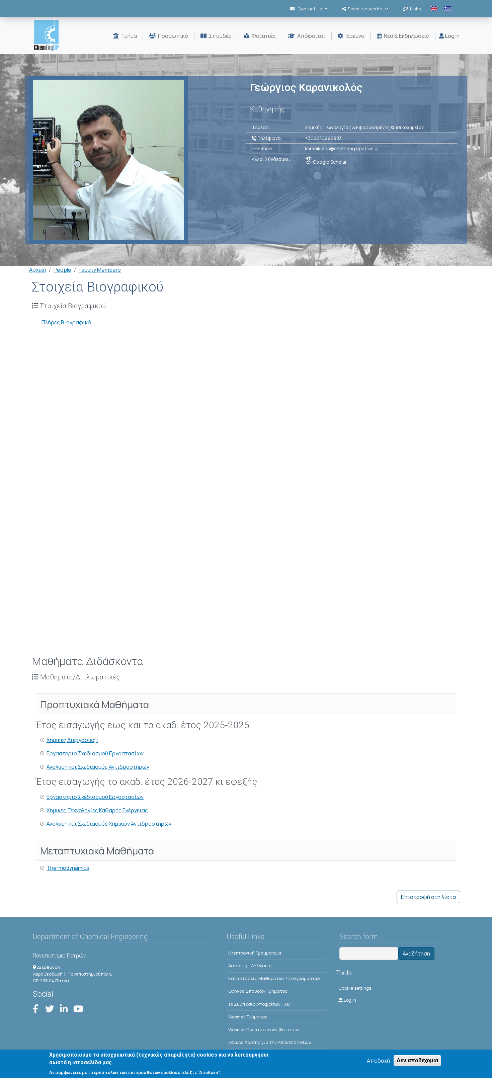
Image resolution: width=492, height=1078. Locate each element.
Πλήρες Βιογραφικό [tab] (66, 322)
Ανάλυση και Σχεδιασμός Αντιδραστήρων (98, 766)
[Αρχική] (49, 35)
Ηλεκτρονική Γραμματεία (254, 953)
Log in (452, 35)
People (62, 269)
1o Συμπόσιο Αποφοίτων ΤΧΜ (259, 1004)
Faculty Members (100, 269)
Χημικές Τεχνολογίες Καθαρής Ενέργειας (97, 810)
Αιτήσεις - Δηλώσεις (250, 966)
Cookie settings (354, 988)
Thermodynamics (68, 868)
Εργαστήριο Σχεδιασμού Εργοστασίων (95, 753)
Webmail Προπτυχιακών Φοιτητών (263, 1029)
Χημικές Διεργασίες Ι (72, 740)
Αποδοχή (378, 1060)
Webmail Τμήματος (247, 1017)
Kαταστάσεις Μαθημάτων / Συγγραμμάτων (274, 978)
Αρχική (37, 269)
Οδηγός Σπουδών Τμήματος (258, 991)
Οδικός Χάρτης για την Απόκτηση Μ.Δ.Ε (269, 1042)
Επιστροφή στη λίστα (428, 897)
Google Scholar (329, 162)
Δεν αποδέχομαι (417, 1060)
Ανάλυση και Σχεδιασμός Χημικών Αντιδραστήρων (109, 823)
